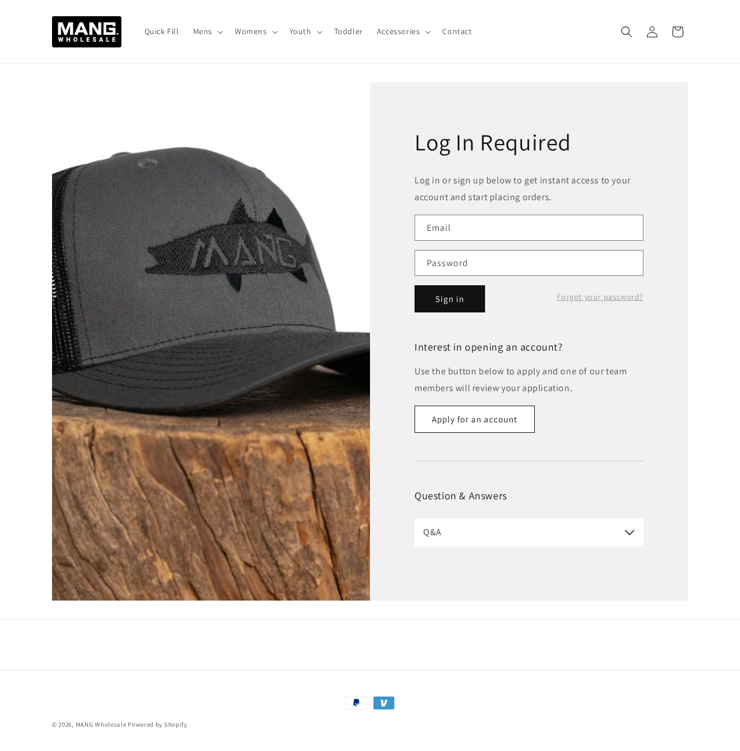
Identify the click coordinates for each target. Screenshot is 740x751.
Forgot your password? (600, 297)
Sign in (449, 298)
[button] (207, 31)
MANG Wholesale (101, 724)
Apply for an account (474, 419)
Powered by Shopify (157, 724)
